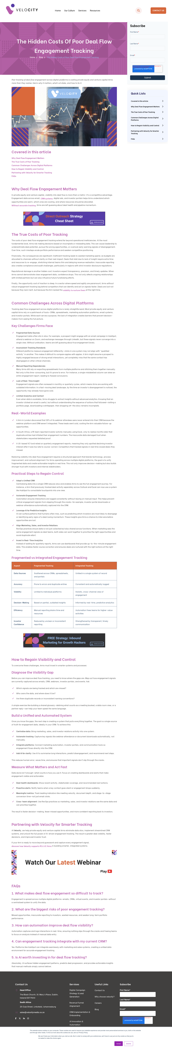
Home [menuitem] (58, 10)
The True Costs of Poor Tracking (25, 161)
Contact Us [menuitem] (100, 990)
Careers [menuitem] (98, 1002)
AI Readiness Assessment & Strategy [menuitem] (88, 29)
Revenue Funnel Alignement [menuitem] (77, 1004)
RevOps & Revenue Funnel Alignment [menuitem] (46, 29)
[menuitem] (15, 1018)
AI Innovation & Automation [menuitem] (76, 1023)
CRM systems (47, 198)
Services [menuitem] (82, 10)
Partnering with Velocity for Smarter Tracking (32, 172)
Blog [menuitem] (41, 57)
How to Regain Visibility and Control (28, 169)
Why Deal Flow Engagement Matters (28, 158)
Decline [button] (128, 1044)
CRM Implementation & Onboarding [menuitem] (46, 33)
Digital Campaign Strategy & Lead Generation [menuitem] (46, 24)
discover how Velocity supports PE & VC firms (32, 846)
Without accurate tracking (24, 205)
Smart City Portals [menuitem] (131, 24)
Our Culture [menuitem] (69, 10)
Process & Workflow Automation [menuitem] (89, 24)
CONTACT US (158, 10)
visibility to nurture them (74, 290)
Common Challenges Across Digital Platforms (32, 165)
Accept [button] (118, 1044)
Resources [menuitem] (95, 10)
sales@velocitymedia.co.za (32, 1012)
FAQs (14, 176)
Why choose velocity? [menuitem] (104, 996)
